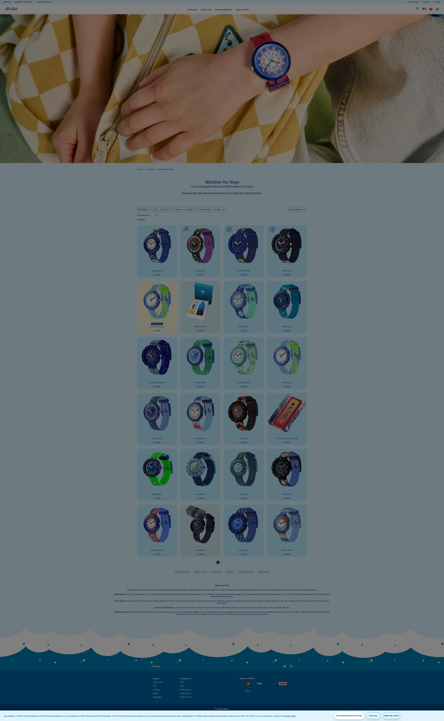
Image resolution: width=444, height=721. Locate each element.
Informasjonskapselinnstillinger (349, 716)
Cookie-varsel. (290, 716)
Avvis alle (373, 716)
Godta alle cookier (391, 716)
